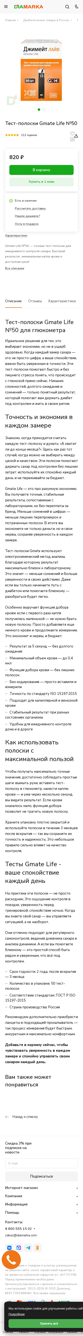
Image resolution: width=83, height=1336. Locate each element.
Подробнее (17, 1314)
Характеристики (62, 301)
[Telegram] (28, 1248)
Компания (13, 1196)
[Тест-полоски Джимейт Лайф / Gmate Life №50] (41, 70)
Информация (16, 1204)
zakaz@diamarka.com (21, 1235)
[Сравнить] (72, 139)
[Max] (18, 1248)
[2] (9, 135)
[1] (6, 135)
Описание (13, 301)
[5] (17, 135)
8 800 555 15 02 (18, 1229)
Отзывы (35, 301)
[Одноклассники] (37, 1248)
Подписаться (41, 1176)
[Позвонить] (76, 6)
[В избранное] (72, 133)
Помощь (12, 1212)
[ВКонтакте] (9, 1248)
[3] (12, 135)
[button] (39, 109)
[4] (14, 135)
